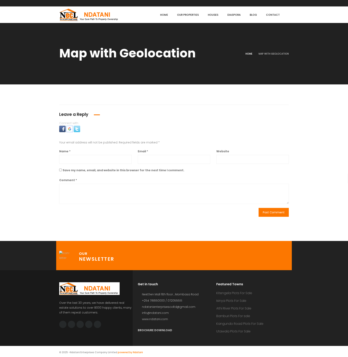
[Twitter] (62, 324)
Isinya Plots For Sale (231, 300)
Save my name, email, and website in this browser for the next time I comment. (123, 170)
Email (143, 151)
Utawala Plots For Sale (233, 331)
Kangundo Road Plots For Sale (239, 323)
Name (64, 151)
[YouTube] (88, 324)
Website (222, 151)
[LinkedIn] (80, 324)
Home (248, 53)
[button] (62, 129)
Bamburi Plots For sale (233, 316)
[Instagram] (97, 324)
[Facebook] (71, 324)
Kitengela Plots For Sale (234, 293)
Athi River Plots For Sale (233, 308)
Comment (68, 180)
